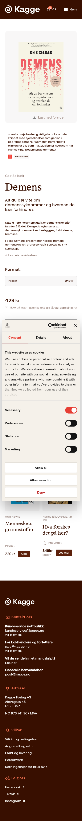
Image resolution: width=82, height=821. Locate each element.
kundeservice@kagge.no (24, 631)
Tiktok (10, 794)
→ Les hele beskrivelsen (21, 255)
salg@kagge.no (17, 647)
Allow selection (41, 480)
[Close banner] (75, 325)
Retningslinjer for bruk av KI (26, 767)
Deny (41, 492)
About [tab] (67, 337)
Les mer (63, 552)
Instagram (13, 801)
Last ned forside (50, 117)
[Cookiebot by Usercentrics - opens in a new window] (49, 325)
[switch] (71, 423)
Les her (11, 663)
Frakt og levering (18, 753)
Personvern (14, 760)
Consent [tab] (14, 337)
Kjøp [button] (24, 553)
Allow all (41, 468)
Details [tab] (41, 337)
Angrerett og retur (19, 746)
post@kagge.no (17, 674)
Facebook (13, 787)
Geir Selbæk (14, 176)
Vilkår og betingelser (21, 739)
